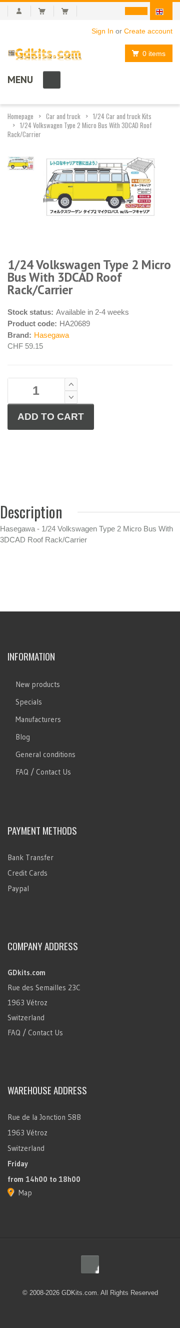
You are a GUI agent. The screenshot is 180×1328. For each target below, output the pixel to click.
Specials (29, 702)
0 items (154, 54)
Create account (148, 31)
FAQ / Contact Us (43, 772)
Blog (23, 737)
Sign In (103, 31)
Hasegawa (51, 335)
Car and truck (63, 116)
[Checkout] (69, 11)
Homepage (21, 116)
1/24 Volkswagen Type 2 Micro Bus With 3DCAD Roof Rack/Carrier (80, 129)
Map (25, 1192)
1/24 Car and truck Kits (122, 116)
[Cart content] (46, 11)
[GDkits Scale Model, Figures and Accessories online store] (45, 52)
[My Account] (19, 11)
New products (38, 684)
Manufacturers (38, 719)
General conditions (46, 754)
